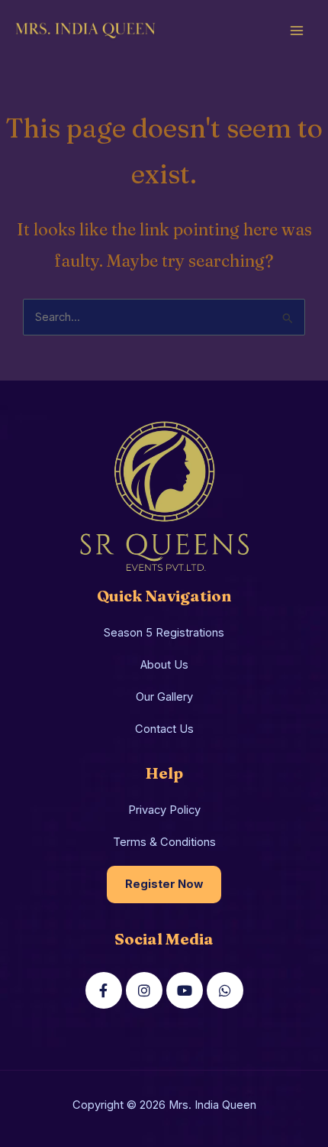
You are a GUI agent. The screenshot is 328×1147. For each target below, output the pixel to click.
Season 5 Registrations (164, 633)
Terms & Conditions (164, 842)
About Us (164, 665)
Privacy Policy (164, 810)
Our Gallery (164, 697)
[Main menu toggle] (297, 31)
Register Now (164, 884)
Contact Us (164, 729)
